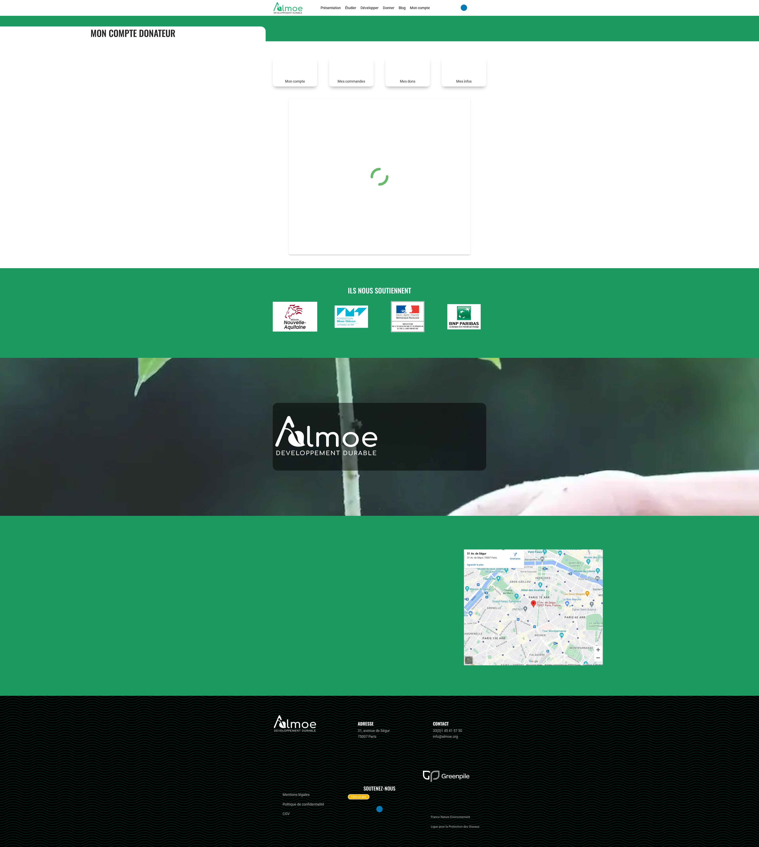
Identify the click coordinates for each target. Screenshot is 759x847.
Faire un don (358, 796)
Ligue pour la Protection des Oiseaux (455, 826)
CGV (286, 814)
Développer (370, 8)
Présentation (331, 8)
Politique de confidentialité (303, 804)
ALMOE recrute (296, 785)
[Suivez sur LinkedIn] (464, 8)
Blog (402, 8)
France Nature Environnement (450, 817)
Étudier (350, 8)
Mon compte (420, 8)
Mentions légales (296, 794)
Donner (388, 8)
